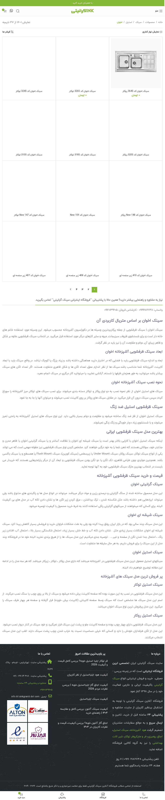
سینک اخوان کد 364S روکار (135, 91)
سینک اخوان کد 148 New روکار (136, 215)
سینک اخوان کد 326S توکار (82, 91)
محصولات (150, 22)
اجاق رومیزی (155, 737)
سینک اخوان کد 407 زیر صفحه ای (29, 275)
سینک (139, 22)
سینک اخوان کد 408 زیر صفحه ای (82, 275)
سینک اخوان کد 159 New (82, 215)
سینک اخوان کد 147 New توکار (29, 215)
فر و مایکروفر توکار (135, 737)
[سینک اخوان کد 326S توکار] (82, 63)
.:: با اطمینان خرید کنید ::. (82, 3)
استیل (129, 22)
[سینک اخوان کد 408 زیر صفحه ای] (82, 248)
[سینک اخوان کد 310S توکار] (29, 127)
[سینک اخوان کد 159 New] (82, 187)
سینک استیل (121, 730)
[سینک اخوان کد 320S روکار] (136, 127)
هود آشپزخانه (138, 730)
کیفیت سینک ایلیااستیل (94, 699)
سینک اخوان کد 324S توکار (29, 91)
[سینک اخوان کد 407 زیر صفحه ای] (29, 248)
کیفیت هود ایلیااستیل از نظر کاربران (87, 675)
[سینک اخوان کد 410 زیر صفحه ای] (136, 248)
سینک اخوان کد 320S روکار (135, 154)
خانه (160, 22)
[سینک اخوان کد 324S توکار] (29, 63)
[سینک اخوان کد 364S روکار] (136, 63)
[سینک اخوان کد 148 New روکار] (136, 187)
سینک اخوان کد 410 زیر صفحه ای (135, 275)
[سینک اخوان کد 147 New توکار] (29, 187)
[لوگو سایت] (82, 10)
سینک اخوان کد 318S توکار (82, 154)
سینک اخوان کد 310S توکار (29, 154)
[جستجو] (18, 11)
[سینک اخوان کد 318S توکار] (82, 127)
